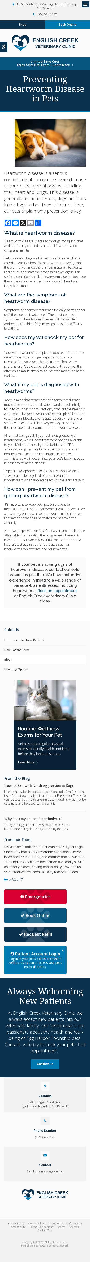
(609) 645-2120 (47, 14)
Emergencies (38, 896)
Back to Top (45, 1230)
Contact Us (45, 1064)
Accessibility (18, 1227)
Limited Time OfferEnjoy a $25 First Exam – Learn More (43, 63)
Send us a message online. (45, 1171)
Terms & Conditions (41, 1227)
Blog (7, 659)
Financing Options (16, 669)
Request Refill (38, 934)
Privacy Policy (16, 1223)
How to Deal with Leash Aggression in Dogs (38, 785)
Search (61, 1227)
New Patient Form (16, 650)
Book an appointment (57, 590)
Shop (22, 24)
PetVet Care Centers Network (51, 1245)
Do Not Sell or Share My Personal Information (55, 1223)
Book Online (67, 24)
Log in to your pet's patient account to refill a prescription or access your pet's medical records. (35, 960)
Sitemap (74, 1227)
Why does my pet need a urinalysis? (33, 819)
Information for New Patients (24, 640)
